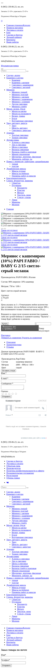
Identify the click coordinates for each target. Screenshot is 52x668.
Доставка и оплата (14, 30)
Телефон (5, 660)
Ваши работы (12, 42)
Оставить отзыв (8, 371)
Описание (11, 342)
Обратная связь (13, 466)
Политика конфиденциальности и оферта (25, 471)
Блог (8, 32)
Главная (10, 209)
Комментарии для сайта (34, 438)
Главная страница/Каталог (18, 25)
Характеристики (13, 345)
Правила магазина (14, 28)
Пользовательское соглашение (20, 473)
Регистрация (12, 475)
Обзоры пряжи (13, 478)
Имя (4, 373)
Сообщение (7, 383)
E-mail (4, 378)
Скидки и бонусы (14, 35)
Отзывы (10, 347)
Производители (13, 468)
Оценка (4, 391)
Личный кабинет (14, 37)
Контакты (10, 40)
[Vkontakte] (7, 482)
